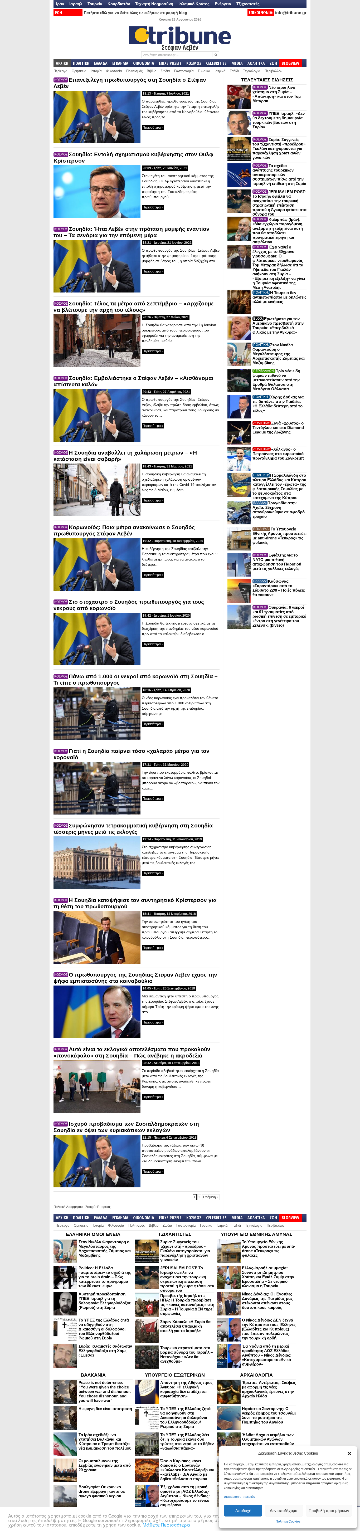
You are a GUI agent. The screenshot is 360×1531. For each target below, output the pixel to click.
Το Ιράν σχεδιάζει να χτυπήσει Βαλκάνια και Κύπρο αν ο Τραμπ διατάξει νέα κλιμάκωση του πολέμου (105, 1441)
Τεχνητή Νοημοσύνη (154, 4)
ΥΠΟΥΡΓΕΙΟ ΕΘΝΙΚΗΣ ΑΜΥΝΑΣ (256, 1234)
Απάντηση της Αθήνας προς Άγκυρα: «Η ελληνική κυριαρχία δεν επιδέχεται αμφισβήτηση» (186, 1389)
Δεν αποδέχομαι (284, 1510)
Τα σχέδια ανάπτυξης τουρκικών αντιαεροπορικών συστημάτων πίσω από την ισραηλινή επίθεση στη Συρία (279, 174)
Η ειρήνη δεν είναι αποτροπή (105, 1408)
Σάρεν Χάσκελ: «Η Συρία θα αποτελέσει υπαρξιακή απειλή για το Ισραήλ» (185, 1326)
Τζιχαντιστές (248, 4)
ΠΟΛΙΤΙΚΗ (81, 63)
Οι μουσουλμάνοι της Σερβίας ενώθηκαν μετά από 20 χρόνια (105, 1465)
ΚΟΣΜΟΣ (193, 63)
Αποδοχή (243, 1510)
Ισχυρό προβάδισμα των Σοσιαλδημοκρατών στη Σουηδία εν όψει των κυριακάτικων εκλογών (126, 1127)
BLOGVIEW (290, 63)
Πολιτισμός (134, 71)
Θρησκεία (79, 71)
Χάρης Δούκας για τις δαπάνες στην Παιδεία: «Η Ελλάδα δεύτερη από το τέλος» (278, 404)
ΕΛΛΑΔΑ (101, 63)
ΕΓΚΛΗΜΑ (120, 63)
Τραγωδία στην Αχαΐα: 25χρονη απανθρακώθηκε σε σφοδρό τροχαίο (278, 510)
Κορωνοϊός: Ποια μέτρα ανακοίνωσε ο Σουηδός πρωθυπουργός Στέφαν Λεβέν (124, 530)
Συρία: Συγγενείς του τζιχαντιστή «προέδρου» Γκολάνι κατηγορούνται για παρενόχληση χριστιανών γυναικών (278, 148)
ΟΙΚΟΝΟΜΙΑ (143, 63)
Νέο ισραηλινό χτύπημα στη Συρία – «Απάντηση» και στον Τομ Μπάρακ (276, 94)
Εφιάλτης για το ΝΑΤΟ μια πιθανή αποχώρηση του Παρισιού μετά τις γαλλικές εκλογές (276, 562)
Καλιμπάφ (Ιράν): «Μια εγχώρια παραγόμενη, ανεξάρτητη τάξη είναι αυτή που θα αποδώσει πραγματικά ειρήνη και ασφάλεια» (277, 230)
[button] (349, 1453)
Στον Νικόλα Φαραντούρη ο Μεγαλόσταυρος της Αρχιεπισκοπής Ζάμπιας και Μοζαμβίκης (278, 354)
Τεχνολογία (251, 71)
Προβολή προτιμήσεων (329, 1510)
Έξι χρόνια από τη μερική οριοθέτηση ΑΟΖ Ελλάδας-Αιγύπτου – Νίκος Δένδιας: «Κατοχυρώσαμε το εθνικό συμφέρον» (266, 1355)
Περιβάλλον (274, 71)
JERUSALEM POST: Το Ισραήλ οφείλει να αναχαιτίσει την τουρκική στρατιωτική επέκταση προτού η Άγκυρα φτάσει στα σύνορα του (279, 202)
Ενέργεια (223, 4)
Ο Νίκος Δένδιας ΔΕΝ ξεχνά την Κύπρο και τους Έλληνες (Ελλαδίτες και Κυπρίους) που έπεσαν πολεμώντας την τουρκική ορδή (269, 1329)
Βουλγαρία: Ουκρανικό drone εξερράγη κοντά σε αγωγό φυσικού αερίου (102, 1491)
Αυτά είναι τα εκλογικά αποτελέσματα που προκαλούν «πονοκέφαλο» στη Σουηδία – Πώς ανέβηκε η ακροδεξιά (131, 1052)
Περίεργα (60, 71)
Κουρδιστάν (119, 4)
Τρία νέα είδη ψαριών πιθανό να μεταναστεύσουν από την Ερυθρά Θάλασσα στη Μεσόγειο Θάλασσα (276, 380)
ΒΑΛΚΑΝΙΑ (93, 1375)
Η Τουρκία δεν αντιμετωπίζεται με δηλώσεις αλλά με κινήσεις (279, 297)
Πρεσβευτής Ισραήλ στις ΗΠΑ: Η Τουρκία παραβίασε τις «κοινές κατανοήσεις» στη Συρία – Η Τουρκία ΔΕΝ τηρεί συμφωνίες (187, 1304)
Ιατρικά (220, 71)
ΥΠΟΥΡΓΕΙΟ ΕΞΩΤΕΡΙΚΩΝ (175, 1375)
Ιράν (60, 4)
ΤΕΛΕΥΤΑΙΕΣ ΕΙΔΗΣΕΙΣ (267, 79)
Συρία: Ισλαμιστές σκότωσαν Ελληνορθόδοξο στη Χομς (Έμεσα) (105, 1350)
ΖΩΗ (273, 63)
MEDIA (237, 63)
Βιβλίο (151, 71)
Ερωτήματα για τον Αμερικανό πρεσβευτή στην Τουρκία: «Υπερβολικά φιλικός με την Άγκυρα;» (278, 325)
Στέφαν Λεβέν (180, 47)
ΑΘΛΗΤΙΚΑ (256, 63)
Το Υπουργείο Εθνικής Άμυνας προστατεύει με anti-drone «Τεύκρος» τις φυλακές (279, 536)
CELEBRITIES (216, 63)
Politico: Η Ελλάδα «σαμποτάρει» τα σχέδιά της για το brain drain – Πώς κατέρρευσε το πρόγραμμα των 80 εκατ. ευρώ (105, 1277)
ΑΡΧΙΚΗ (62, 63)
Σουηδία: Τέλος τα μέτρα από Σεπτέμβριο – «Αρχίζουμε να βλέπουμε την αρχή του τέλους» (133, 306)
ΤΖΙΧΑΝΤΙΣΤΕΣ (174, 1234)
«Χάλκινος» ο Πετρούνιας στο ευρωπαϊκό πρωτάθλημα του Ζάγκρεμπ (278, 453)
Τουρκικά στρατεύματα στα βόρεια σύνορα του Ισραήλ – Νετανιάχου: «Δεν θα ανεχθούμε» (186, 1354)
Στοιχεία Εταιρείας (98, 1207)
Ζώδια (165, 71)
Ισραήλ (75, 4)
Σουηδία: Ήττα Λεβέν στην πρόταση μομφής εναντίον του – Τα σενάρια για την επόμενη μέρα (131, 232)
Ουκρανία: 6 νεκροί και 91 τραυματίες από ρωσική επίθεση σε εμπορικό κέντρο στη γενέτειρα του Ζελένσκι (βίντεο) (279, 616)
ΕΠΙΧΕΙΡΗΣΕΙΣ (170, 63)
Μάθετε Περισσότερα (166, 1524)
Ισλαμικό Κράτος (194, 4)
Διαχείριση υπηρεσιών (239, 1497)
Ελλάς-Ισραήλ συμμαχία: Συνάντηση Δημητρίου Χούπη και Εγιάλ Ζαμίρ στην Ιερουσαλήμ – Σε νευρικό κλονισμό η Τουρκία (268, 1277)
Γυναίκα (204, 71)
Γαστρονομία (184, 71)
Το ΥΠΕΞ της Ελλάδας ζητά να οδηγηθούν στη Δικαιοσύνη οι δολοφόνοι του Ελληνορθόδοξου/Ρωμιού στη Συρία (104, 1329)
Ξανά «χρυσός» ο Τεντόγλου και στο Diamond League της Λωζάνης (278, 427)
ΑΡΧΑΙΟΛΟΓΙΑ (256, 1375)
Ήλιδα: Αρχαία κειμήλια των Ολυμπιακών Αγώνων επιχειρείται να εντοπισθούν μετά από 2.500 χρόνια (268, 1441)
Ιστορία (96, 71)
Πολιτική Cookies (288, 1521)
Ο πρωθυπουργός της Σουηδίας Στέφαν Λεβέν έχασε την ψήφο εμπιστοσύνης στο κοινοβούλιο (135, 978)
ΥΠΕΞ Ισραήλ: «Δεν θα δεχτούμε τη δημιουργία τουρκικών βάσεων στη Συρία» (278, 120)
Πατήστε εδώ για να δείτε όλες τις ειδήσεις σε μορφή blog (135, 13)
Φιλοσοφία (114, 71)
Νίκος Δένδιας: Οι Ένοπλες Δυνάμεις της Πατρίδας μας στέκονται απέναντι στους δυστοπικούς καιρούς (267, 1301)
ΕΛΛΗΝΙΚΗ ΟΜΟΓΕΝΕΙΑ (93, 1234)
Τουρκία (94, 4)
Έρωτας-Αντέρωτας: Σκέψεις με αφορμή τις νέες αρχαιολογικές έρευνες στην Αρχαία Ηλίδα (269, 1389)
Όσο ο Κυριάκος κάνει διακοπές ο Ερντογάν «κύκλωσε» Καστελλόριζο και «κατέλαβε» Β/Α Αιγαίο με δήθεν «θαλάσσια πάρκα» (187, 1470)
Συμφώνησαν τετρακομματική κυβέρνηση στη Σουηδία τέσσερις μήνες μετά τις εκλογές (133, 828)
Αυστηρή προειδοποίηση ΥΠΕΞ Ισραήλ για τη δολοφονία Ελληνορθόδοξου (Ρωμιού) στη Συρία (105, 1301)
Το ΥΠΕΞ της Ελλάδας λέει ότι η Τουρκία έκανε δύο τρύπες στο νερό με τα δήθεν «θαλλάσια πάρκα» (187, 1441)
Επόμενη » (210, 1197)
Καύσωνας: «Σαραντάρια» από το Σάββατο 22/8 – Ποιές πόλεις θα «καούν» (278, 588)
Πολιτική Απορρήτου (68, 1207)
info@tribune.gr (291, 13)
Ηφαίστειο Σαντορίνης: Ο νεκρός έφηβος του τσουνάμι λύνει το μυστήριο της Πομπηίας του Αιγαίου (269, 1415)
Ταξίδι (234, 71)
